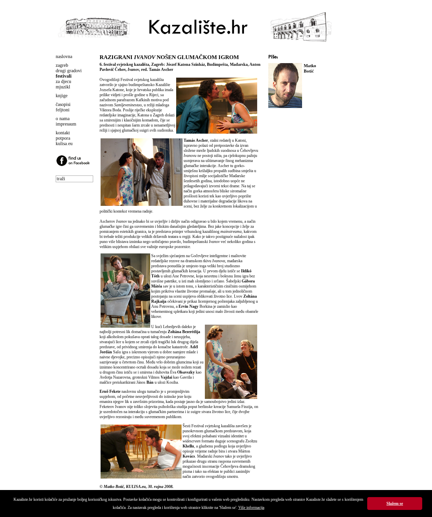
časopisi (63, 104)
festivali (64, 76)
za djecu (63, 81)
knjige (62, 95)
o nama (63, 118)
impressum (66, 124)
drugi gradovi (69, 70)
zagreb (62, 65)
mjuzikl (63, 86)
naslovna (64, 56)
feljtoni (63, 109)
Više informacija (251, 507)
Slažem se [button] (394, 503)
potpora (63, 138)
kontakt (63, 132)
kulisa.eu (64, 143)
